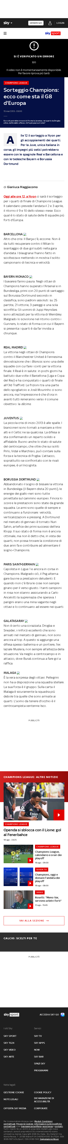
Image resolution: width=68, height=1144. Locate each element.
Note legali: (10, 1084)
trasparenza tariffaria (31, 1126)
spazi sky (39, 1063)
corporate (41, 1108)
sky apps (39, 1043)
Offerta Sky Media (15, 1108)
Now (37, 1049)
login (60, 23)
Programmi (41, 1070)
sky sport (10, 1036)
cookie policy (42, 1092)
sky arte (9, 1056)
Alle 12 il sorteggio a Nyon (38, 135)
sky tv (38, 1036)
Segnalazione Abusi (49, 1139)
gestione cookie (14, 1092)
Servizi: (38, 1028)
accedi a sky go (49, 1014)
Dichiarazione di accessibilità (44, 1100)
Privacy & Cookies (24, 1124)
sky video (10, 1049)
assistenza (47, 1126)
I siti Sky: (8, 1028)
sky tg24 (9, 1043)
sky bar (39, 1056)
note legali (11, 1099)
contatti (59, 1126)
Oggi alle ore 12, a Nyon (20, 196)
